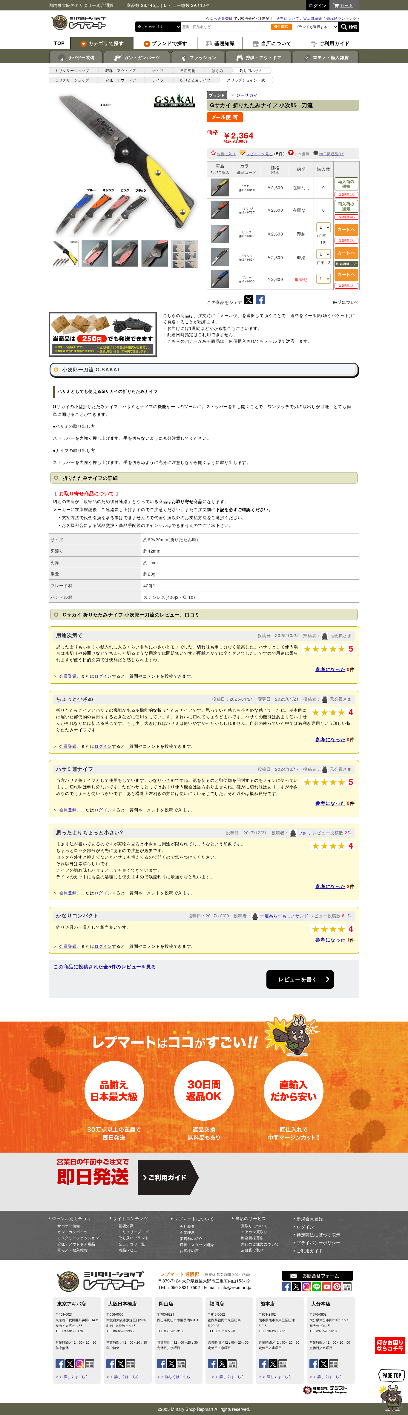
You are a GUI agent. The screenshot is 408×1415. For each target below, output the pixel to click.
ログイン (103, 676)
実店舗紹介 (312, 18)
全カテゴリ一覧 (132, 1243)
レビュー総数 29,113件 (186, 5)
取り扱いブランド (134, 1237)
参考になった (330, 669)
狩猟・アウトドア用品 (76, 1243)
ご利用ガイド (310, 1250)
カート (346, 5)
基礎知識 (126, 1225)
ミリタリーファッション (78, 1237)
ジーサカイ (247, 95)
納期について (346, 302)
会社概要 (187, 1226)
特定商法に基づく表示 (318, 1235)
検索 (353, 27)
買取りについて (254, 1225)
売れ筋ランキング (341, 18)
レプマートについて (194, 1219)
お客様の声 (189, 1250)
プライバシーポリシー (318, 1242)
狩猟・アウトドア (263, 57)
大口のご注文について (260, 1243)
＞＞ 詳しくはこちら (72, 1376)
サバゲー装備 (80, 57)
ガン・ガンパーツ (141, 57)
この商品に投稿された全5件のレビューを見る (104, 966)
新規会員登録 (310, 1219)
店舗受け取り (252, 1249)
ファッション (202, 57)
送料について (287, 18)
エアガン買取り (254, 1231)
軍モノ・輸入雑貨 (330, 57)
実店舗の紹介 (191, 1238)
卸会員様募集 (252, 1237)
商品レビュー (130, 1249)
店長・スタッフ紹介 (197, 1244)
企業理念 (187, 1232)
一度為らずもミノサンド (284, 915)
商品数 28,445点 (143, 5)
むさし (304, 832)
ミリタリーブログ (134, 1231)
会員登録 (225, 18)
